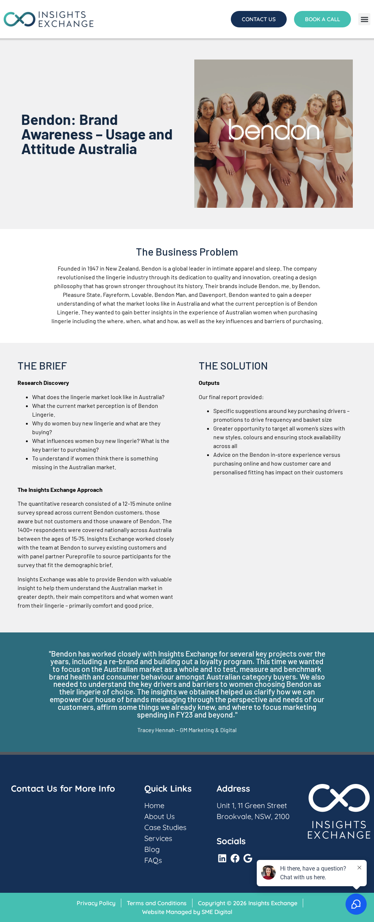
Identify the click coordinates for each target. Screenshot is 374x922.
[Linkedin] (222, 858)
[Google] (247, 858)
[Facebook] (234, 858)
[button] (364, 19)
